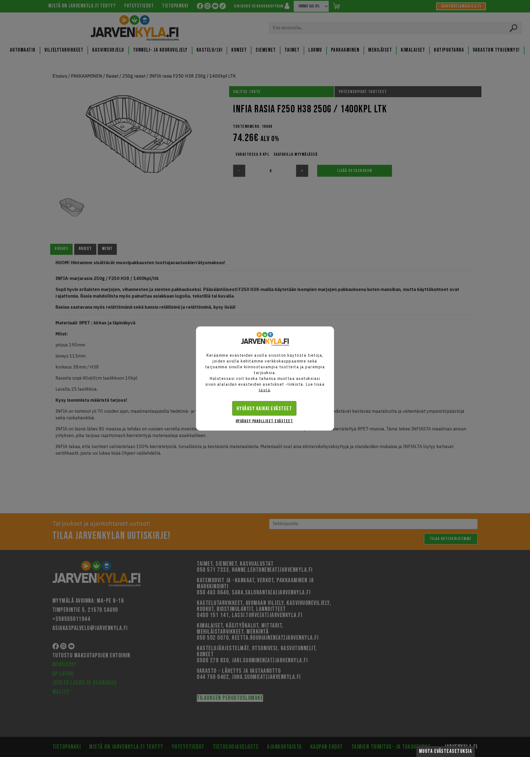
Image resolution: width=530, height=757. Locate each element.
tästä (265, 390)
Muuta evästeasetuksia (445, 751)
